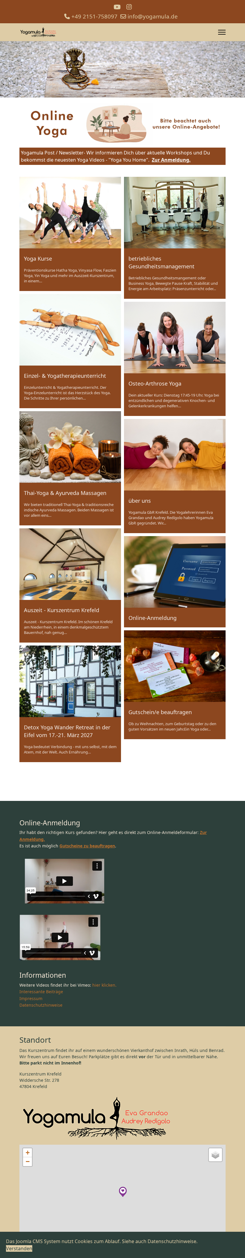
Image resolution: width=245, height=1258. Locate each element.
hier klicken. (104, 985)
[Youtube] (117, 7)
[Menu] (222, 32)
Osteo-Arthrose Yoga (154, 383)
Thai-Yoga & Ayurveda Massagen (65, 492)
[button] (123, 1192)
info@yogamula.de (153, 16)
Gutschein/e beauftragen (160, 712)
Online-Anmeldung (152, 617)
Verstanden (19, 1248)
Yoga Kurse (38, 258)
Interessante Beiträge (41, 991)
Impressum (30, 998)
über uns (139, 500)
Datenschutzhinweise (40, 1005)
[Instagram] (129, 7)
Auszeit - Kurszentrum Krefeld (61, 610)
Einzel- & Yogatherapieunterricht (65, 375)
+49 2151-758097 (94, 16)
